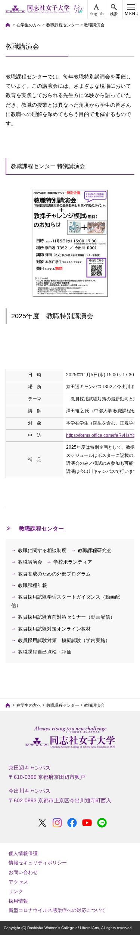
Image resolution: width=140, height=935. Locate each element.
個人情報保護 (23, 853)
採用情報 (18, 901)
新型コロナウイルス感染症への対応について (57, 910)
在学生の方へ (28, 25)
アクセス (18, 882)
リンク (16, 891)
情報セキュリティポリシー (38, 862)
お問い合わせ (23, 872)
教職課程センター (62, 25)
